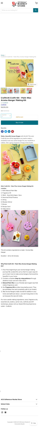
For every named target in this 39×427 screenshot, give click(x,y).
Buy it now (19, 123)
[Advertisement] (19, 33)
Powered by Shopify (19, 424)
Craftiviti (5, 103)
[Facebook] (2, 412)
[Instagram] (5, 412)
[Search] (35, 10)
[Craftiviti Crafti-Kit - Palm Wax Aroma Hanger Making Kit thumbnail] (4, 91)
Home (2, 55)
